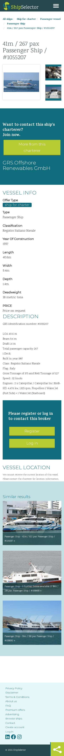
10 (37, 89)
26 (30, 96)
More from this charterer (32, 147)
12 (9, 93)
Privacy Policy (13, 688)
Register (32, 431)
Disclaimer (11, 692)
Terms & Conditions (17, 697)
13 (12, 93)
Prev (8, 82)
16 (23, 93)
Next (34, 82)
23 (19, 96)
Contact (10, 723)
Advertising (12, 714)
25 (27, 96)
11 (5, 93)
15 (19, 93)
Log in (32, 443)
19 (34, 93)
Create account (14, 727)
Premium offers (15, 709)
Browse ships (13, 718)
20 (37, 93)
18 (30, 93)
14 (16, 93)
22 (16, 96)
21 (12, 96)
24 (23, 96)
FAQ (8, 705)
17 (27, 93)
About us (11, 701)
